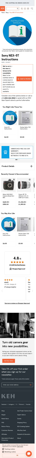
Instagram (11, 404)
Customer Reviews (7, 430)
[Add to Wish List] (15, 112)
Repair (4, 415)
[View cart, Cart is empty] (28, 8)
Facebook (4, 404)
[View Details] (10, 122)
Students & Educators (23, 434)
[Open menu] (32, 8)
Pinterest (21, 404)
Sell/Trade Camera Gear (24, 411)
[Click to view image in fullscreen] (17, 31)
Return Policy (6, 426)
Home (3, 12)
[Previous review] (2, 291)
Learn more (20, 446)
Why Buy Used (21, 430)
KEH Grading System (23, 426)
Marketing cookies (10, 452)
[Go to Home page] (2, 8)
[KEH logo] (8, 396)
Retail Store (5, 418)
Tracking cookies (10, 449)
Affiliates (4, 434)
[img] (17, 262)
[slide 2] (18, 159)
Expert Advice (21, 415)
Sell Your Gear (8, 361)
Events (19, 418)
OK (17, 455)
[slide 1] (16, 159)
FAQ (3, 422)
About (19, 438)
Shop (7, 12)
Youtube (28, 404)
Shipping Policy (21, 422)
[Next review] (32, 291)
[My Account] (25, 8)
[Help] (22, 8)
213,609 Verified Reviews (17, 265)
